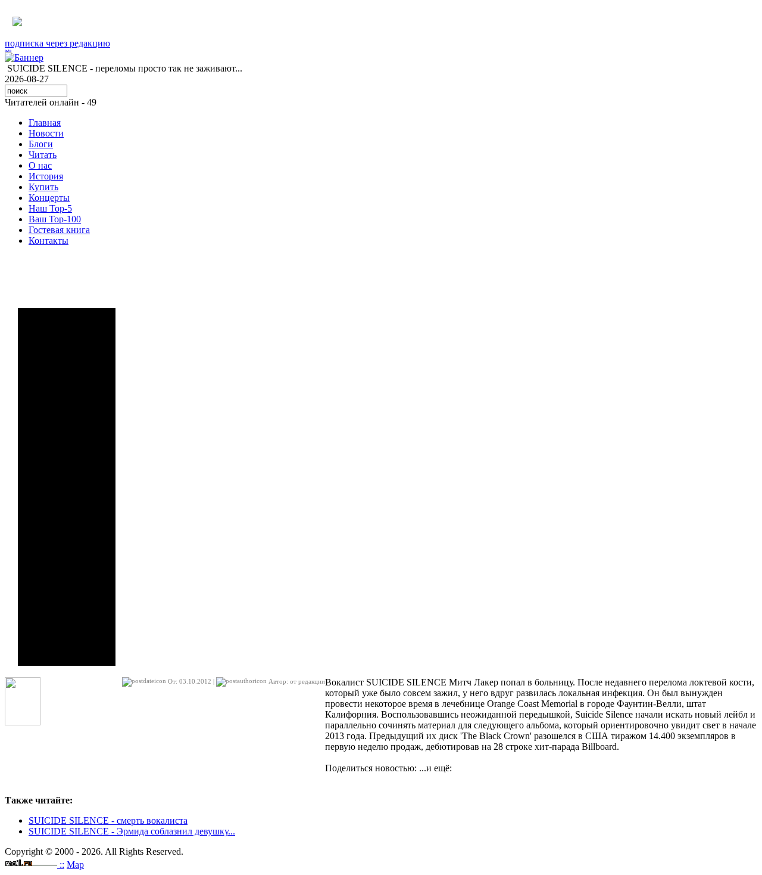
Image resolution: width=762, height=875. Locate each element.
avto (8, 50)
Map (75, 865)
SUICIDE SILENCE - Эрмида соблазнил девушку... (132, 831)
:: (62, 865)
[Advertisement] (66, 487)
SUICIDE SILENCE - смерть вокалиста (108, 820)
